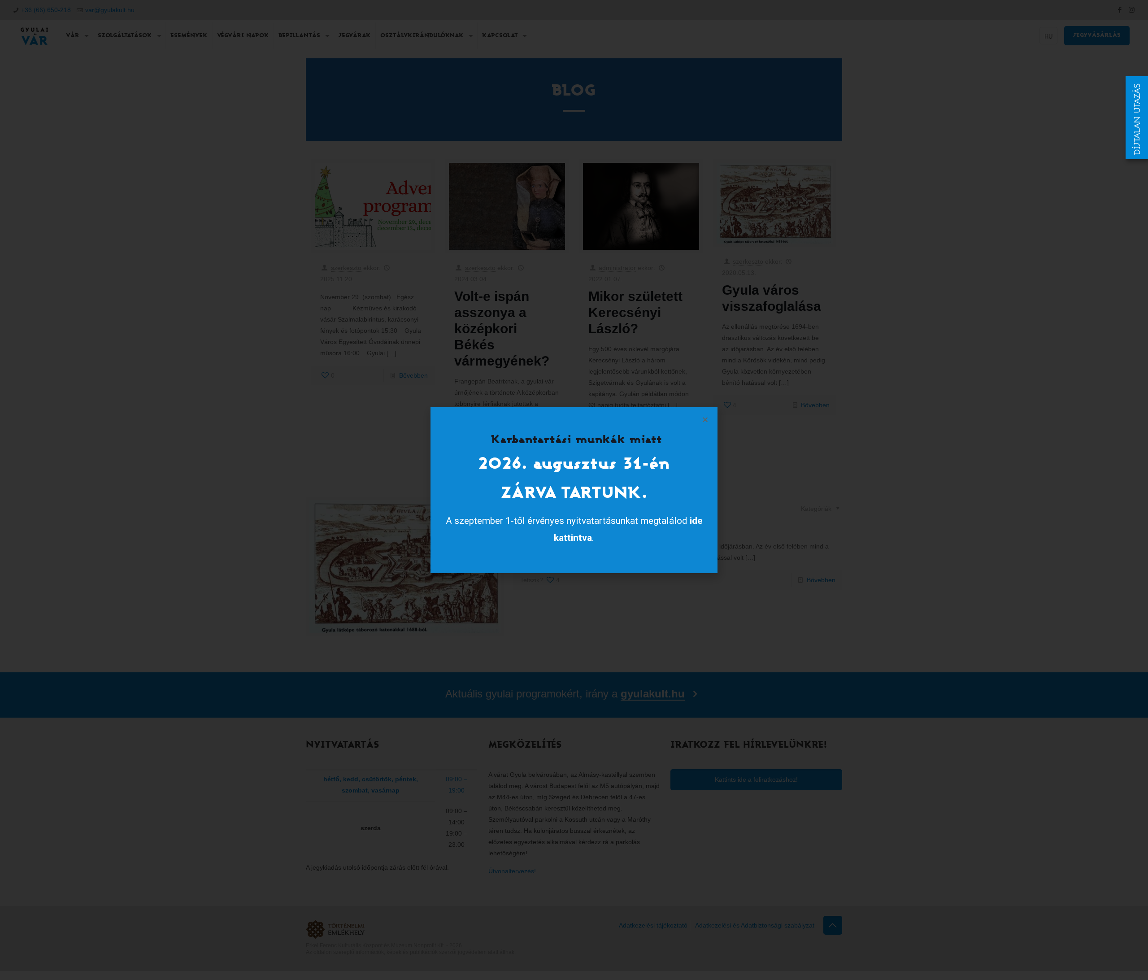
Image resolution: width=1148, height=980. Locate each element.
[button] (705, 419)
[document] (574, 490)
